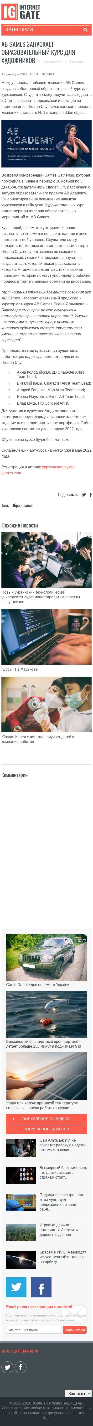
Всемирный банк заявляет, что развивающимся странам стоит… (63, 1172)
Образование (22, 505)
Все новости (53, 62)
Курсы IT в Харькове (19, 669)
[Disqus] (46, 842)
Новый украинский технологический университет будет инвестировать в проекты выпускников (40, 597)
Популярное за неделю (46, 1119)
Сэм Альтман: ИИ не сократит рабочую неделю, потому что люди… (63, 1145)
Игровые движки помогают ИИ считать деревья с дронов (59, 1230)
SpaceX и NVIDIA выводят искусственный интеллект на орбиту (63, 1257)
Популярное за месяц (46, 1129)
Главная (76, 62)
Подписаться (75, 1330)
